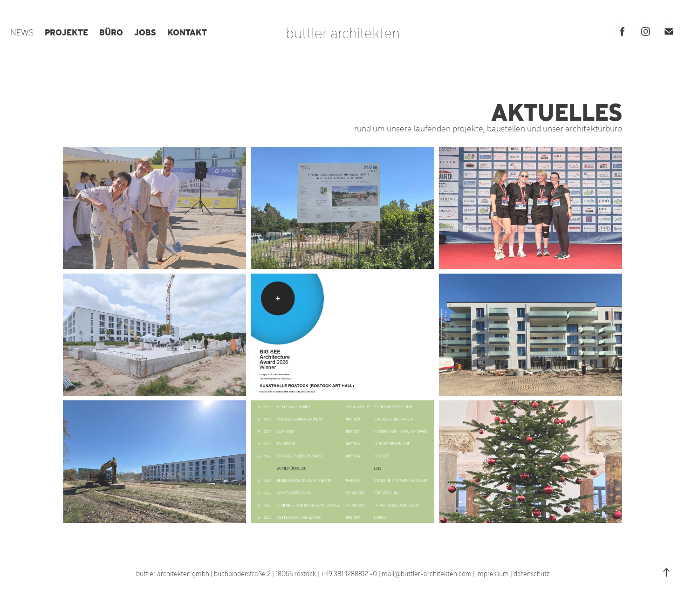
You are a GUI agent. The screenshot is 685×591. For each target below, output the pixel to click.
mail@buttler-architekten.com (427, 573)
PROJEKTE (66, 32)
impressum (492, 573)
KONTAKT (187, 32)
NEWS (22, 32)
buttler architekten (343, 32)
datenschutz (531, 573)
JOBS (145, 32)
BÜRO (111, 32)
